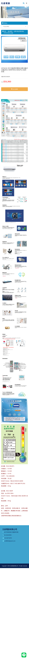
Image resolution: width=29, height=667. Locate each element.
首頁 (4, 31)
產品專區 (6, 26)
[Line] (23, 655)
